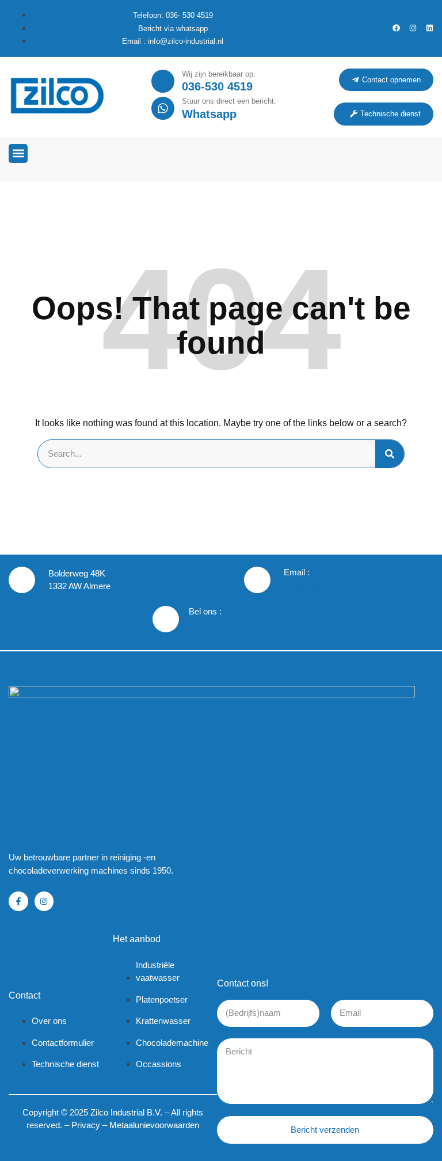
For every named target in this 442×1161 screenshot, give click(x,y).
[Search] (389, 454)
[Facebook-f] (18, 901)
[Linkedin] (429, 28)
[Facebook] (396, 28)
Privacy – (90, 1125)
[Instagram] (413, 28)
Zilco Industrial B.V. (126, 1112)
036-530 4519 (217, 86)
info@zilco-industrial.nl (330, 586)
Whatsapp (209, 114)
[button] (18, 153)
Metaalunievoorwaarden (154, 1125)
